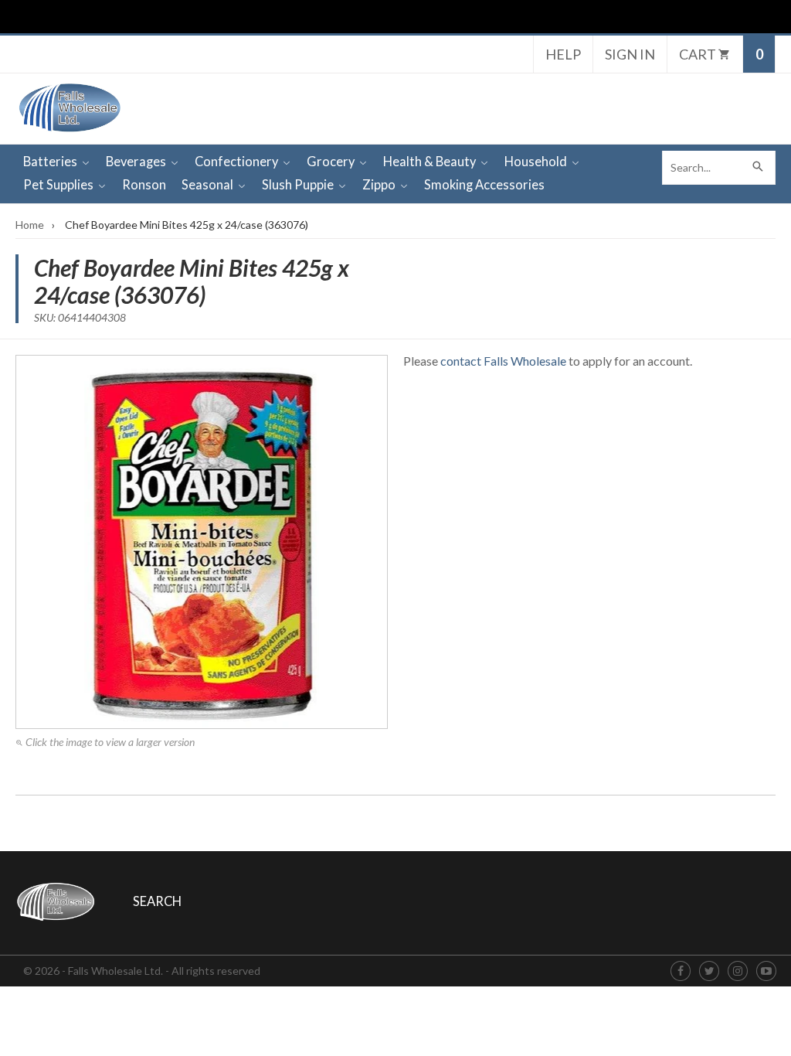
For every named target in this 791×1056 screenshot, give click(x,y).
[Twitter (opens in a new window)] (709, 971)
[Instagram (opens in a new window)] (737, 971)
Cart (698, 54)
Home (29, 224)
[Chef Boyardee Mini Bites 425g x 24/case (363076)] (201, 542)
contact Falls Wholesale (503, 360)
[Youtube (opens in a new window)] (766, 971)
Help (563, 54)
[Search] (759, 168)
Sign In (630, 54)
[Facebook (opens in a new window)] (680, 971)
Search (157, 901)
